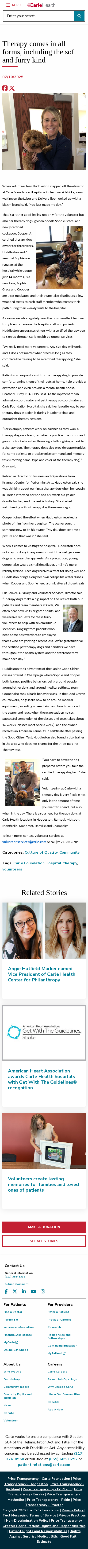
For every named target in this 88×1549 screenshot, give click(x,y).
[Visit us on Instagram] (43, 1291)
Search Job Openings (62, 1379)
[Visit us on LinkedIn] (24, 1291)
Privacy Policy (73, 1510)
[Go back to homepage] (41, 5)
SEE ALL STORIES (44, 1241)
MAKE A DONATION (44, 1227)
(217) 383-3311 (19, 1274)
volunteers (12, 869)
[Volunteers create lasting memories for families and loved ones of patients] (44, 1141)
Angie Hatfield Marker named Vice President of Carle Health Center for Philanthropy (41, 974)
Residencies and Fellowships (59, 1336)
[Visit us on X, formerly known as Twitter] (14, 1291)
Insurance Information (19, 1327)
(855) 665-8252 (63, 1459)
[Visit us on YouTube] (33, 1291)
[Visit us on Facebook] (6, 1291)
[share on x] (12, 88)
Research (54, 1327)
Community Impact (16, 1387)
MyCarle (9, 1342)
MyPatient (55, 1353)
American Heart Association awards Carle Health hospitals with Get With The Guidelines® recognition (42, 1079)
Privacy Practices (72, 1515)
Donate (9, 1413)
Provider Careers (60, 1319)
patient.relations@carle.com (44, 1464)
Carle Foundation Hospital (37, 863)
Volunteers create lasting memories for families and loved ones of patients (43, 1184)
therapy (70, 863)
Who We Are (12, 1371)
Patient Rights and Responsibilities (38, 1531)
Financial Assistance (18, 1335)
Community (69, 852)
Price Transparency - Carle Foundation (39, 1478)
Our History (12, 1379)
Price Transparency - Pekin (48, 1500)
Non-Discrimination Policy (27, 1520)
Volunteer (11, 1420)
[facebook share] (5, 88)
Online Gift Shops (16, 1350)
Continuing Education (62, 1345)
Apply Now (55, 1409)
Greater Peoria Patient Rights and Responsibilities (44, 1526)
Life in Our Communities (64, 1394)
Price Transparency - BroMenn (47, 1489)
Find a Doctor (13, 1312)
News (7, 1405)
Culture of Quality (41, 852)
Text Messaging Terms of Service (29, 1515)
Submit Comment (17, 1284)
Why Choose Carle (60, 1387)
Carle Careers (57, 1371)
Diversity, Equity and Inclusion (18, 1395)
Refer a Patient (58, 1312)
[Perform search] (79, 16)
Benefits (54, 1402)
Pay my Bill (11, 1319)
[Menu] (8, 5)
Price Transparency (66, 1520)
